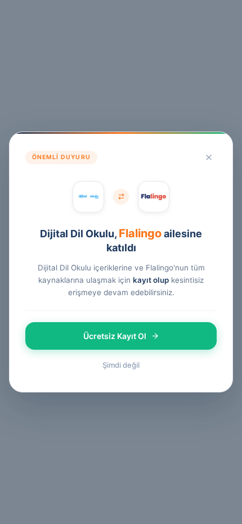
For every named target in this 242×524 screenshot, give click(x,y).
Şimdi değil (121, 364)
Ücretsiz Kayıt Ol (114, 336)
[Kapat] (209, 157)
